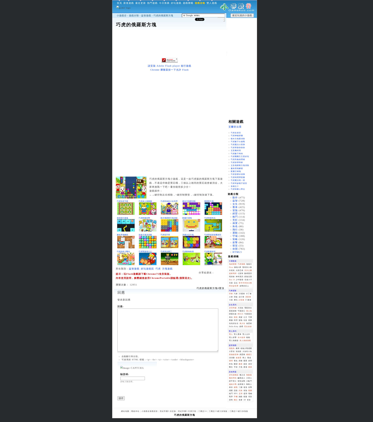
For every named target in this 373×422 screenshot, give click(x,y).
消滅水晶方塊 (188, 235)
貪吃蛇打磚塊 (122, 218)
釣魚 (231, 364)
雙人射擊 (233, 337)
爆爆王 (249, 354)
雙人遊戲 (212, 3)
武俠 (240, 390)
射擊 (235, 242)
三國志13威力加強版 (218, 411)
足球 (241, 394)
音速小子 (248, 280)
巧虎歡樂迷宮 (210, 252)
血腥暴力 (241, 384)
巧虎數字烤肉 (237, 154)
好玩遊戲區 (147, 268)
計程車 (241, 300)
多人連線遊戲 (245, 340)
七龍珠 (240, 273)
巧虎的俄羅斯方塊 (163, 15)
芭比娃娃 (248, 326)
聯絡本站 (135, 411)
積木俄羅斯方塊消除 (169, 218)
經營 (235, 213)
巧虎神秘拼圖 (237, 136)
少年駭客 (239, 280)
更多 (249, 400)
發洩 (245, 387)
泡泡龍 (238, 351)
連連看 (238, 358)
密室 (235, 245)
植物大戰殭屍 (246, 348)
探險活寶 (248, 277)
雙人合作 (246, 334)
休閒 (235, 249)
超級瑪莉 (233, 273)
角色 (235, 226)
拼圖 (240, 361)
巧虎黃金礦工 (166, 252)
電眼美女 (248, 308)
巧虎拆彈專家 (237, 162)
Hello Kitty (233, 326)
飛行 (235, 229)
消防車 (248, 297)
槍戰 (236, 387)
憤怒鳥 (232, 348)
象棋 (240, 364)
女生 (235, 204)
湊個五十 (235, 186)
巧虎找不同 (165, 235)
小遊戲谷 (122, 15)
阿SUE (240, 314)
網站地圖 (125, 411)
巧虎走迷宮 (236, 133)
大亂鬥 (249, 381)
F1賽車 (248, 300)
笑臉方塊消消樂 (145, 235)
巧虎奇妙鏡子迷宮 (239, 183)
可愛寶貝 (248, 314)
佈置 (235, 223)
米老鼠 (232, 270)
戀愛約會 (233, 314)
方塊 (240, 367)
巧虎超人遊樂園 (145, 201)
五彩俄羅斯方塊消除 (240, 165)
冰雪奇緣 (233, 308)
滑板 (236, 297)
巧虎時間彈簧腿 (238, 177)
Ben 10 (232, 280)
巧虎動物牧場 (188, 252)
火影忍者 (239, 270)
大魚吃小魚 (247, 351)
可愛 (250, 317)
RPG (236, 394)
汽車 (236, 294)
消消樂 (232, 358)
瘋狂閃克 (233, 378)
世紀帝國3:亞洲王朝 (187, 411)
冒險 (235, 210)
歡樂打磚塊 (187, 218)
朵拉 (236, 283)
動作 (235, 197)
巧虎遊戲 (241, 264)
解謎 (236, 364)
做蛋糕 (249, 323)
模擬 (245, 397)
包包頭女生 (234, 323)
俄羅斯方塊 (209, 201)
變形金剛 (241, 381)
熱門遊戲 (152, 3)
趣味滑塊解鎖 (122, 235)
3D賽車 (242, 294)
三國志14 (202, 411)
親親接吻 (233, 311)
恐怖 (231, 400)
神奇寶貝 (239, 277)
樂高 (245, 361)
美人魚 (249, 311)
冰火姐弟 (241, 337)
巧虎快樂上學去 (238, 189)
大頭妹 (240, 308)
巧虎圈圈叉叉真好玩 (240, 156)
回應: (120, 306)
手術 (236, 367)
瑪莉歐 (232, 277)
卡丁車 (249, 294)
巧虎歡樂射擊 (144, 218)
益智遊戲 (146, 15)
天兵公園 (248, 270)
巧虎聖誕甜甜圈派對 (212, 235)
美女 (231, 317)
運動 (235, 233)
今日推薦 (164, 3)
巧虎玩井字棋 (122, 201)
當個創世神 (234, 354)
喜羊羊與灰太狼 (245, 283)
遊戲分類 (134, 15)
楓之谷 (242, 375)
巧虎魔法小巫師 (238, 144)
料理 (236, 320)
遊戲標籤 (188, 3)
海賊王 (249, 264)
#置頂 (210, 288)
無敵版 (249, 375)
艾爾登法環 (235, 127)
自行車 (241, 297)
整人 (244, 358)
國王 (236, 400)
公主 (245, 317)
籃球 (245, 394)
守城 (235, 236)
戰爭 (231, 397)
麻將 (238, 348)
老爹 (240, 400)
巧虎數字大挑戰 (238, 142)
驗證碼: (124, 374)
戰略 (250, 394)
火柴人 (249, 378)
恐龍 (236, 390)
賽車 (235, 207)
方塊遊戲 (167, 268)
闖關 (250, 390)
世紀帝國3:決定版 (168, 411)
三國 (240, 387)
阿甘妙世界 (234, 286)
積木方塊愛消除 (189, 201)
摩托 (236, 300)
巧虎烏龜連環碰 (238, 159)
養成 (249, 358)
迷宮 (250, 364)
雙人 (231, 334)
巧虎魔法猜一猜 (238, 180)
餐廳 (231, 320)
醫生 (231, 367)
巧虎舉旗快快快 (238, 148)
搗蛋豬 (242, 354)
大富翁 (232, 351)
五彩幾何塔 (236, 150)
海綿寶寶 (233, 264)
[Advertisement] (169, 37)
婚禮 (241, 326)
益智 (235, 200)
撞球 (231, 361)
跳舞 (250, 320)
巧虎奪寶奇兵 (210, 218)
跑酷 (240, 397)
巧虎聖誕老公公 (145, 252)
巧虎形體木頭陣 (238, 174)
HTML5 (237, 252)
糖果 (250, 367)
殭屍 (231, 390)
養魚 (236, 361)
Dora (231, 267)
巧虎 (158, 268)
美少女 (242, 323)
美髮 (240, 317)
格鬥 (235, 217)
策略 (235, 239)
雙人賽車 (237, 334)
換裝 (236, 317)
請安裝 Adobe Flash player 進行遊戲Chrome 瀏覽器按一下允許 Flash (169, 68)
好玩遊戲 (176, 3)
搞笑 (245, 364)
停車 (231, 294)
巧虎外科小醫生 (123, 252)
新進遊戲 (128, 3)
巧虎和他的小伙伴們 (169, 201)
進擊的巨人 (244, 286)
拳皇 (231, 387)
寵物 (240, 320)
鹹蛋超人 (241, 378)
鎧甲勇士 (233, 381)
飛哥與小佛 (247, 267)
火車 (231, 297)
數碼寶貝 (248, 273)
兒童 (231, 283)
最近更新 (140, 3)
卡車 (231, 300)
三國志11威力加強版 (238, 411)
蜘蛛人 (249, 384)
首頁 (119, 3)
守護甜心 (241, 311)
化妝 (245, 320)
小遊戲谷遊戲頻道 (149, 411)
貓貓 (248, 337)
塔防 (250, 397)
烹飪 (235, 220)
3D (244, 400)
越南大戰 (233, 384)
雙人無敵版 (234, 340)
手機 (236, 397)
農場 (245, 367)
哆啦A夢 (237, 267)
